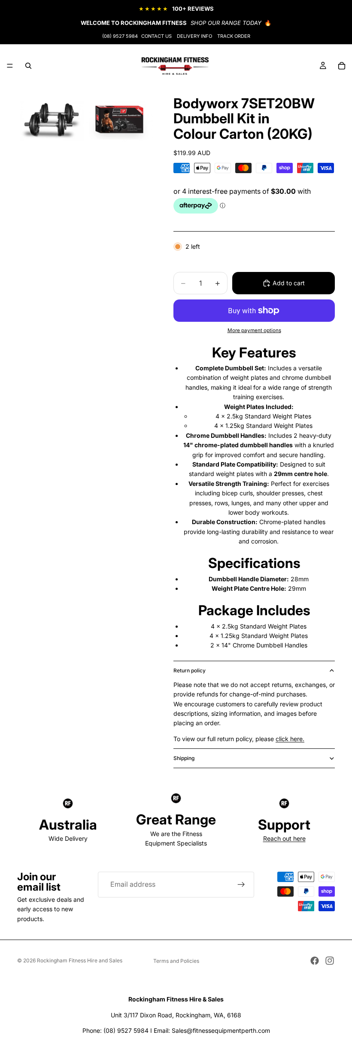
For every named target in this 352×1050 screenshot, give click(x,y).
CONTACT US (156, 36)
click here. (290, 738)
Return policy (189, 670)
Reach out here (284, 838)
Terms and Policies (176, 961)
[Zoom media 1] (50, 120)
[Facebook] (315, 960)
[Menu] (10, 66)
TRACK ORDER (233, 36)
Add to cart (289, 283)
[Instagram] (330, 960)
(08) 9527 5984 (120, 36)
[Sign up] (241, 885)
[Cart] (341, 65)
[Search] (28, 65)
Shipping (183, 758)
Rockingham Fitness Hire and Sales (79, 960)
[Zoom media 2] (119, 120)
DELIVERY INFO (194, 36)
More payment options (254, 330)
